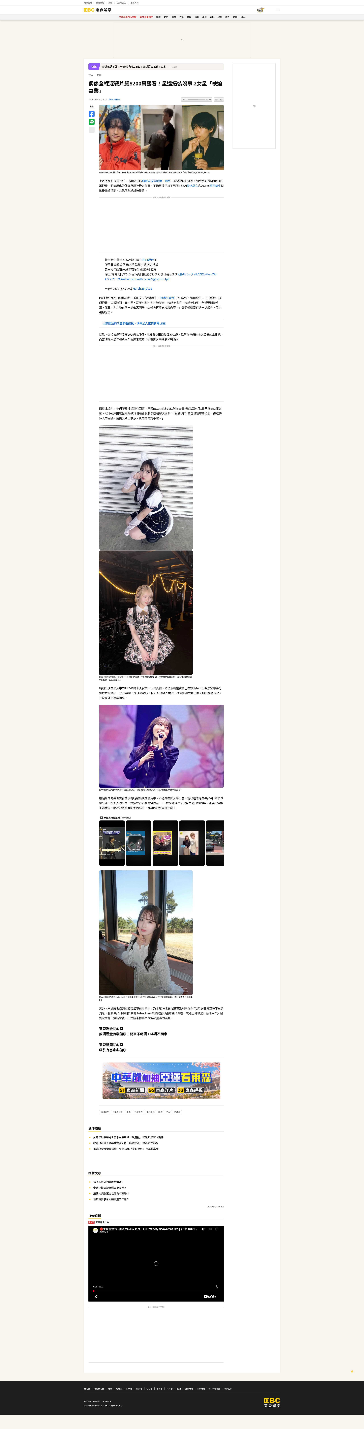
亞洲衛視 (189, 1388)
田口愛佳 (148, 260)
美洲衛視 (201, 1388)
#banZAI (211, 274)
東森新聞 (88, 2)
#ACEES (199, 274)
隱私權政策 (107, 1401)
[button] (220, 68)
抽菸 (167, 181)
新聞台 (87, 1388)
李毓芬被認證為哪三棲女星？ (110, 1187)
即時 (158, 17)
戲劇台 (139, 1388)
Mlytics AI (220, 1206)
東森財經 (100, 2)
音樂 (189, 17)
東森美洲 (134, 2)
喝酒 (159, 181)
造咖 (110, 2)
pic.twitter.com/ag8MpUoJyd (150, 279)
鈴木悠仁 (192, 186)
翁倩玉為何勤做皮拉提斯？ (108, 1182)
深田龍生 (215, 186)
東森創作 (228, 1388)
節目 (235, 17)
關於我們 (87, 1401)
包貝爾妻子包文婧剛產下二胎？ (111, 1199)
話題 (204, 17)
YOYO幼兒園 (214, 1388)
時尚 (227, 17)
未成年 (152, 181)
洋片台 (170, 1388)
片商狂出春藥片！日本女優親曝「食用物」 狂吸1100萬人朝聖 (128, 1137)
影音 (174, 17)
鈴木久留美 (167, 298)
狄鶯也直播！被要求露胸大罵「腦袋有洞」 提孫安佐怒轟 (125, 1143)
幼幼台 (149, 1388)
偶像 (145, 181)
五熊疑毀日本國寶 (127, 17)
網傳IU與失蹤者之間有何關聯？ (111, 1193)
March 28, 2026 (142, 288)
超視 (179, 1388)
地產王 (119, 1388)
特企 (243, 17)
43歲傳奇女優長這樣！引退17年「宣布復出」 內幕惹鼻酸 (125, 1148)
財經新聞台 (99, 1388)
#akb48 (125, 279)
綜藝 (220, 17)
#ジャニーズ (112, 279)
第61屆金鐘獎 (146, 17)
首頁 (90, 75)
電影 (212, 17)
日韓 (181, 17)
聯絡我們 (96, 1401)
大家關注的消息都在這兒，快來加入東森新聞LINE (134, 323)
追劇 (197, 17)
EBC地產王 (121, 2)
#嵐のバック (186, 274)
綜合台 (129, 1388)
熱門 (166, 17)
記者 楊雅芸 (114, 99)
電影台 (160, 1388)
